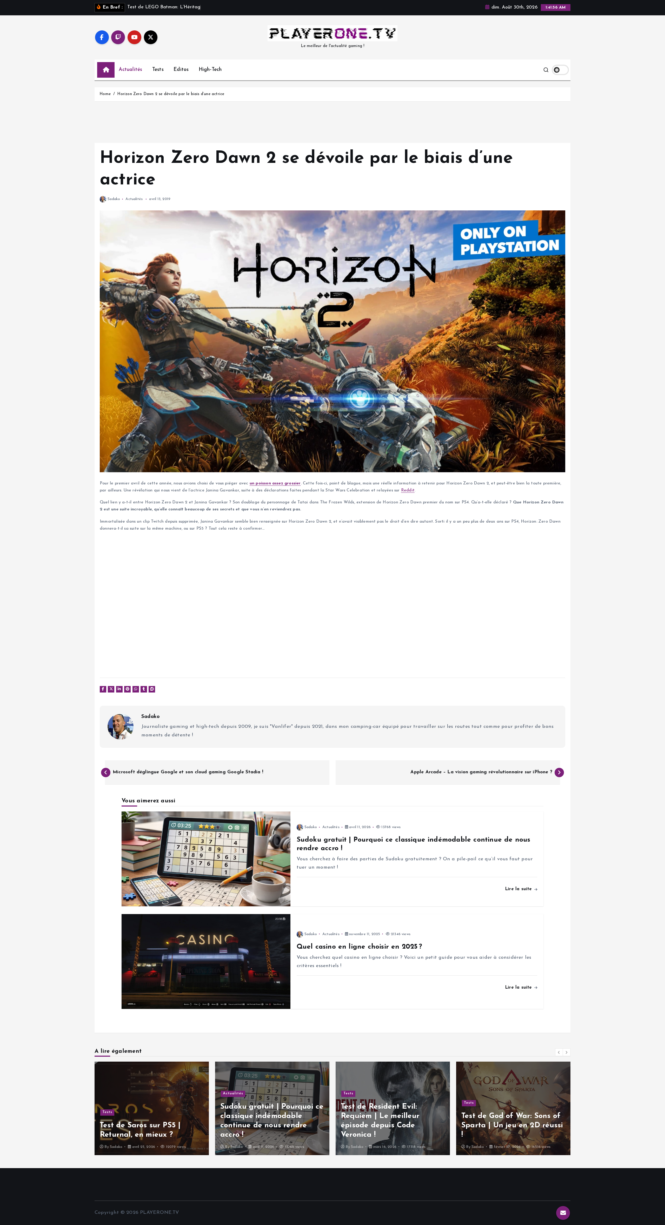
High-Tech (210, 69)
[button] (559, 1052)
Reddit (408, 490)
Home (105, 94)
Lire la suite (519, 889)
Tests (158, 69)
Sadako (114, 199)
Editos (181, 69)
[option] (152, 1108)
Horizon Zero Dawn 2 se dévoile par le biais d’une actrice (170, 94)
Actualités (130, 69)
